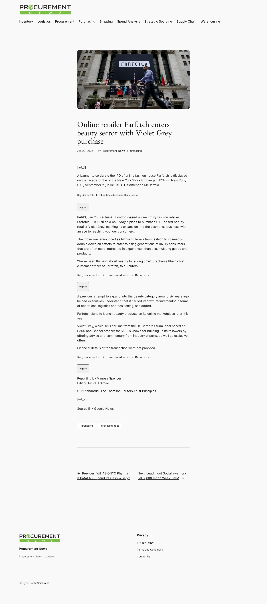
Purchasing (135, 150)
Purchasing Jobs (109, 425)
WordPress (43, 583)
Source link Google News (95, 408)
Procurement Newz (33, 549)
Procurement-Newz (113, 150)
